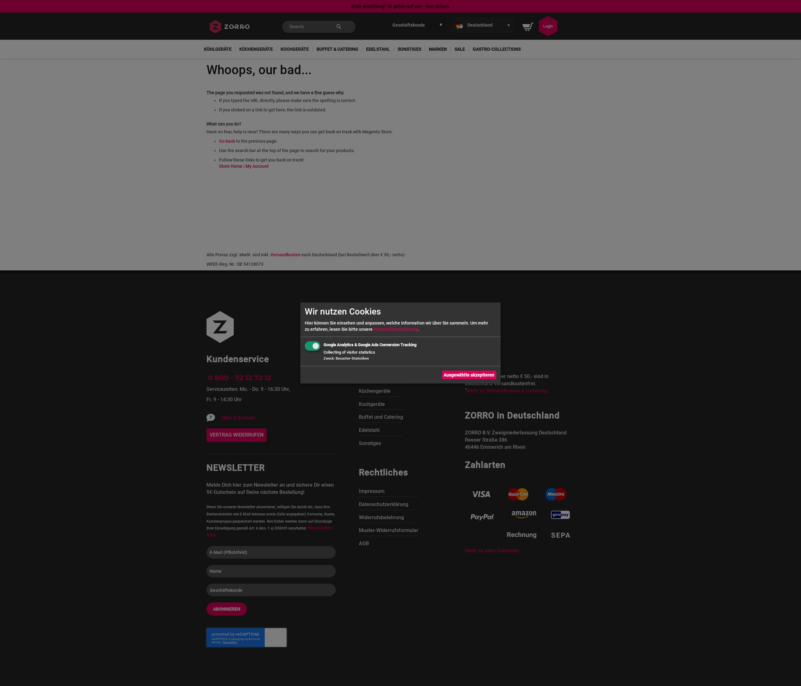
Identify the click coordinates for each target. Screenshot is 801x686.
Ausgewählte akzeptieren (469, 374)
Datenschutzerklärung (396, 328)
